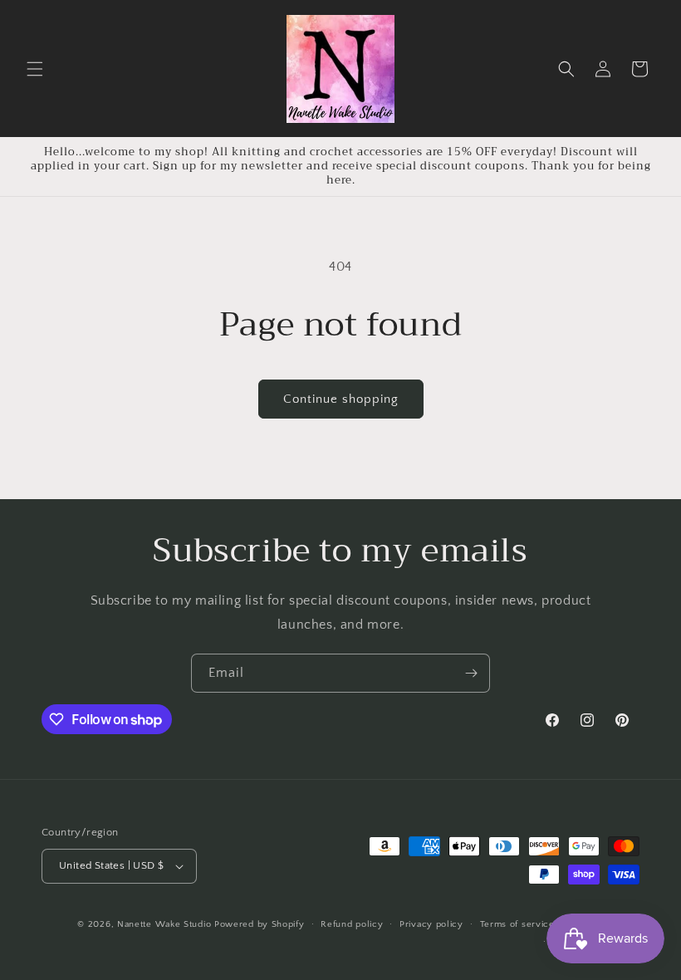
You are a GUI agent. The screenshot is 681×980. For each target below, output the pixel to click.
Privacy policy (431, 924)
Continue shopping (341, 399)
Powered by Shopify (259, 924)
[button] (35, 69)
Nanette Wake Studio (164, 924)
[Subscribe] (471, 673)
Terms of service (517, 924)
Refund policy (352, 924)
